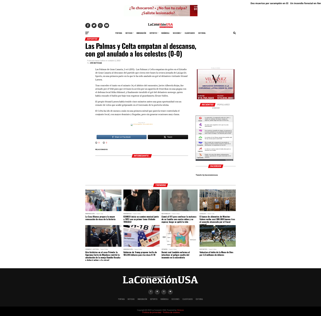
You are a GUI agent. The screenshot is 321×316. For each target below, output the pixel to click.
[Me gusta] (96, 143)
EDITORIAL (202, 33)
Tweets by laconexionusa (207, 175)
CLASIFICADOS (190, 33)
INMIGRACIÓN (141, 33)
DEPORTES (153, 33)
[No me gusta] (104, 143)
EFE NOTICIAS (96, 63)
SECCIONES (177, 33)
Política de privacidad (151, 312)
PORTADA (118, 33)
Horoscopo (229, 160)
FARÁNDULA (165, 33)
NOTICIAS (129, 33)
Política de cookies (171, 312)
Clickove (180, 310)
